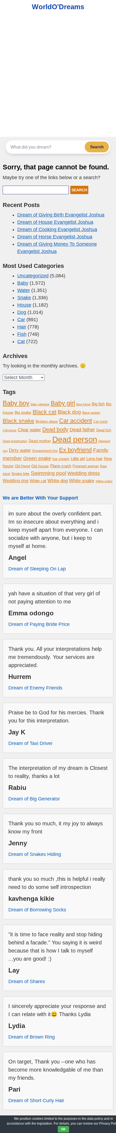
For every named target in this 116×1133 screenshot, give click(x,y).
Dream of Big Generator (34, 799)
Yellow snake (103, 481)
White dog (57, 480)
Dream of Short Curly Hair (36, 1100)
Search (97, 147)
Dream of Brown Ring (31, 1037)
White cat (38, 480)
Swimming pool (48, 473)
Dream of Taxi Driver (30, 743)
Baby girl (63, 403)
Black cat (44, 412)
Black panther (91, 412)
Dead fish (103, 430)
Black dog (69, 412)
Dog (21, 312)
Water (23, 290)
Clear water (29, 429)
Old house (40, 466)
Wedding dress (83, 473)
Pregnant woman (86, 466)
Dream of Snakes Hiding (34, 854)
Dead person (74, 439)
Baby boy (16, 403)
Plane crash (60, 466)
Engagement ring (45, 451)
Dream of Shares (26, 981)
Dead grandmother (15, 441)
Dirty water (20, 450)
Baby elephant (40, 404)
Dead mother (40, 441)
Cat (21, 341)
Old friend (22, 466)
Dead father (82, 429)
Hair (21, 327)
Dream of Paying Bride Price (39, 624)
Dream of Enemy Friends (35, 688)
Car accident (75, 421)
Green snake (37, 458)
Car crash (100, 421)
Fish (21, 334)
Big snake (23, 412)
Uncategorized (33, 275)
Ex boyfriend (75, 449)
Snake (24, 297)
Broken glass (47, 421)
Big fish (98, 404)
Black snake (18, 421)
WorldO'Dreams (58, 7)
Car (21, 319)
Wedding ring (15, 480)
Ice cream (60, 459)
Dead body (55, 429)
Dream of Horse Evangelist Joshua (54, 236)
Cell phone (9, 430)
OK (63, 1129)
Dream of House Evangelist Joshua (55, 222)
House (24, 305)
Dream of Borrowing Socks (37, 909)
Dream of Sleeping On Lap (37, 569)
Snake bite (20, 473)
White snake (81, 480)
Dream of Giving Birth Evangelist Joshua (60, 215)
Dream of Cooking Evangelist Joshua (57, 229)
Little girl (78, 459)
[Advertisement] (58, 76)
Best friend (83, 404)
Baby (22, 283)
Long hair (94, 458)
